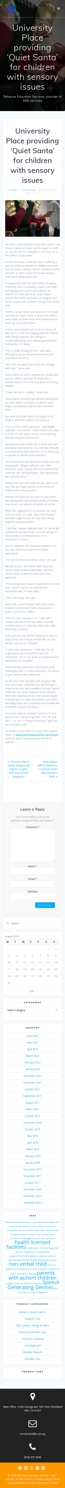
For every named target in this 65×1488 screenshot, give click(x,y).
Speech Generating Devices (33, 1285)
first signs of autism (27, 1234)
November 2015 (32, 1196)
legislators (34, 1256)
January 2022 (32, 1069)
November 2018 (32, 1122)
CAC (57, 1222)
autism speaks (38, 1222)
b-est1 (14, 189)
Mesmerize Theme (47, 1482)
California (13, 1226)
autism (29, 1222)
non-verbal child (28, 1263)
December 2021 (33, 1076)
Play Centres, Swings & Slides (32, 1325)
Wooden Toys (32, 1358)
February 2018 (32, 1156)
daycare (22, 1230)
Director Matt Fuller (36, 1230)
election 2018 (52, 1230)
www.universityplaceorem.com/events (37, 734)
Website (33, 891)
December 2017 (33, 1169)
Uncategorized (32, 1345)
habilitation (50, 1238)
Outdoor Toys (32, 1318)
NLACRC (26, 1260)
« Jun (31, 991)
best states (50, 1222)
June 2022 (32, 1035)
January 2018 (32, 1162)
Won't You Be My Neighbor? (35, 1292)
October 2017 (32, 1182)
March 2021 (32, 1109)
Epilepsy (14, 1234)
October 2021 (32, 1089)
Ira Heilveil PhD (42, 1252)
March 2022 (32, 1055)
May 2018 (32, 1136)
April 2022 (32, 1049)
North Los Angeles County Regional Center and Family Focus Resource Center (32, 1269)
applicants (14, 1222)
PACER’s (32, 1274)
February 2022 (32, 1062)
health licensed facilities (28, 1244)
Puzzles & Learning (32, 1338)
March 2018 (32, 1149)
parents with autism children (32, 1275)
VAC (56, 1288)
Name (32, 866)
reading (9, 1283)
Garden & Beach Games (32, 1312)
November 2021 (32, 1082)
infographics (29, 1252)
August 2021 (32, 1102)
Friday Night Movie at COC (33, 1238)
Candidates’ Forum (27, 1226)
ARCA (22, 1222)
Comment (32, 827)
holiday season (33, 1248)
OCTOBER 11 (23, 1274)
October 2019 (32, 1116)
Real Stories (29, 189)
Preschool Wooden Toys (32, 1332)
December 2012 (33, 1202)
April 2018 (32, 1142)
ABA (8, 1222)
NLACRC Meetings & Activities (43, 1260)
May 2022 (32, 1042)
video (19, 1292)
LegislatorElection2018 (19, 1256)
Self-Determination (33, 1283)
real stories (18, 1283)
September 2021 (32, 1096)
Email (32, 879)
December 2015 (33, 1189)
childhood (41, 1226)
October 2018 (32, 1129)
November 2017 (32, 1176)
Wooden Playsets (32, 1352)
